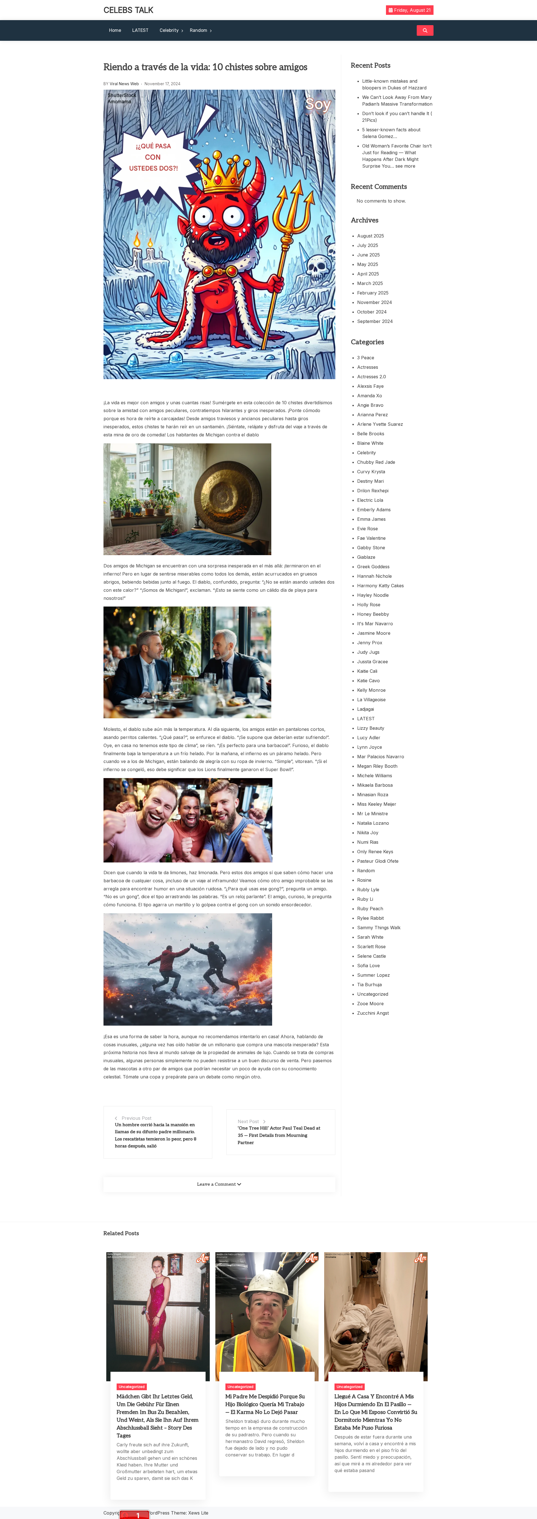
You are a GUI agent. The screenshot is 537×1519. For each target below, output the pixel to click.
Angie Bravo (370, 405)
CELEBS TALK (128, 10)
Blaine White (370, 443)
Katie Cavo (368, 680)
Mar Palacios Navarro (380, 756)
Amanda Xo (369, 395)
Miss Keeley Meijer (376, 804)
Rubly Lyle (368, 889)
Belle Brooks (370, 433)
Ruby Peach (370, 908)
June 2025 (368, 255)
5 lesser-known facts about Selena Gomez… (391, 133)
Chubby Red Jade (376, 462)
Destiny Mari (370, 481)
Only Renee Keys (375, 851)
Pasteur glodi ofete (378, 861)
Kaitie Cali (367, 671)
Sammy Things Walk (379, 927)
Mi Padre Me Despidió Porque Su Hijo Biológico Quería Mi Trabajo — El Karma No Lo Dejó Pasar (265, 1405)
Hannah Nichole (374, 576)
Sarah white (370, 937)
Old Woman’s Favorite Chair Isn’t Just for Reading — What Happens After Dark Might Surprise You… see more (397, 156)
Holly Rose (368, 604)
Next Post (248, 1121)
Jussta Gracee (372, 661)
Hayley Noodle (373, 595)
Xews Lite (198, 1513)
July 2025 (367, 245)
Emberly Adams (374, 509)
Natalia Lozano (373, 823)
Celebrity (169, 30)
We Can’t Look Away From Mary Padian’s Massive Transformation (397, 100)
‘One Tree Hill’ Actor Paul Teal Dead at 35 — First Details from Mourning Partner (279, 1135)
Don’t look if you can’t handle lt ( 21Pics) (397, 117)
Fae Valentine (371, 538)
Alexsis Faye (370, 386)
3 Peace (365, 357)
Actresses (367, 367)
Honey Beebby (373, 614)
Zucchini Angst (373, 1013)
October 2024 (372, 312)
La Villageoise (371, 699)
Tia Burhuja (369, 984)
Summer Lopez (373, 975)
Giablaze (366, 557)
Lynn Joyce (369, 747)
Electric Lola (370, 500)
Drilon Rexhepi (372, 490)
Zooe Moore (370, 1003)
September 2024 (375, 321)
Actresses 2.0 (371, 376)
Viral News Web (124, 83)
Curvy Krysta (371, 471)
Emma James (371, 519)
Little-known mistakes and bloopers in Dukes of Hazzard (394, 84)
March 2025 (370, 283)
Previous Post (136, 1118)
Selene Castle (371, 956)
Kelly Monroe (371, 690)
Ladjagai (365, 709)
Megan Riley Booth (377, 766)
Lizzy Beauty (370, 728)
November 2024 (374, 302)
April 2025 (368, 274)
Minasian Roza (372, 794)
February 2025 (372, 293)
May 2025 (367, 264)
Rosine (364, 880)
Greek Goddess (373, 566)
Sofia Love (368, 965)
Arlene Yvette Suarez (380, 424)
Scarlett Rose (371, 946)
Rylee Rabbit (370, 918)
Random (198, 30)
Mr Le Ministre (372, 813)
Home (115, 30)
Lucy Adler (368, 737)
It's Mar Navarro (375, 623)
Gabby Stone (371, 547)
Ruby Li (365, 899)
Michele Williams (374, 775)
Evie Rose (367, 528)
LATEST (140, 30)
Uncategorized (372, 994)
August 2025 (370, 236)
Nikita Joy (367, 832)
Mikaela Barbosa (375, 785)
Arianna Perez (372, 414)
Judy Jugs (368, 652)
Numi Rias (367, 842)
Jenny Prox (369, 642)
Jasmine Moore (373, 633)
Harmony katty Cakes (380, 585)
